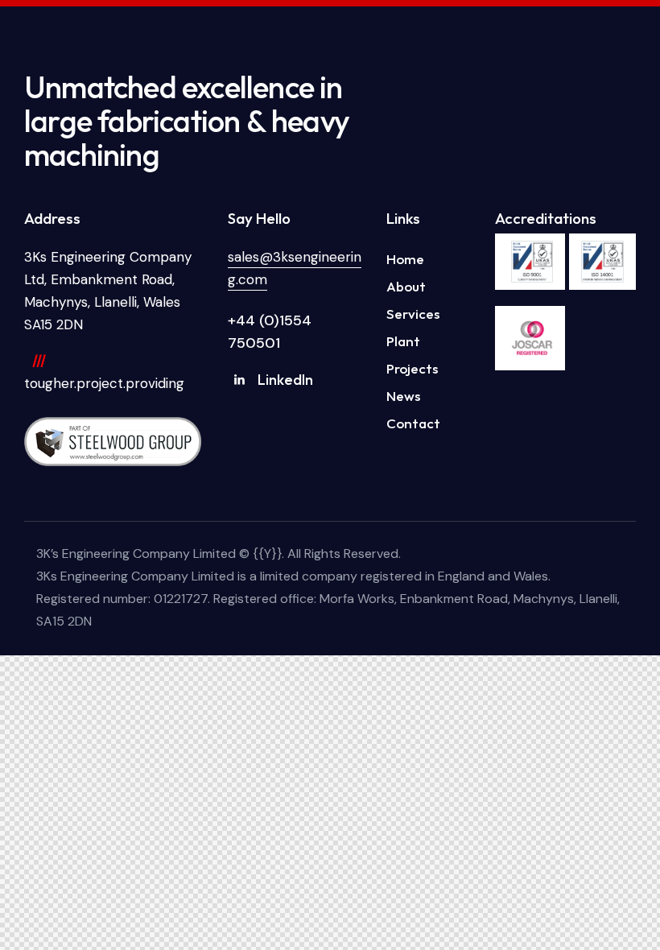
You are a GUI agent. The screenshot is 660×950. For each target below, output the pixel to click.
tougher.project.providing (104, 383)
